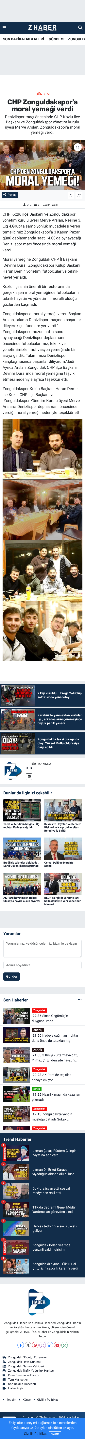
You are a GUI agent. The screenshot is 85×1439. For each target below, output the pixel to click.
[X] (28, 1345)
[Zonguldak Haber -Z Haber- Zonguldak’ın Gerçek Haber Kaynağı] (42, 27)
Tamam (55, 1434)
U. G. (29, 204)
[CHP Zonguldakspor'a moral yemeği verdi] (42, 165)
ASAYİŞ (37, 1029)
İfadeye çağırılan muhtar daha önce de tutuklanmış (55, 1038)
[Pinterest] (35, 1345)
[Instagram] (42, 1345)
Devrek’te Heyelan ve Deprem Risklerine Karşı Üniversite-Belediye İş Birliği (62, 827)
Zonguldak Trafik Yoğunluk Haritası (31, 1370)
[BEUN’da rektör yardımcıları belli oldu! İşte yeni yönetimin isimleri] (63, 884)
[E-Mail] (29, 776)
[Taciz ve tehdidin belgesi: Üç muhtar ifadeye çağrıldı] (22, 810)
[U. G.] (12, 771)
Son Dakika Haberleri (22, 1384)
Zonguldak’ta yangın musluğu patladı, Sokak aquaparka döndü (52, 1117)
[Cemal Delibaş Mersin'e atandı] (63, 848)
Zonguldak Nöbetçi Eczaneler (27, 1357)
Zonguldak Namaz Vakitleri (26, 1366)
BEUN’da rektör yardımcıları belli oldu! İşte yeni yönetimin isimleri (62, 901)
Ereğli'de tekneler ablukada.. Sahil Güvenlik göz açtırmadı (21, 864)
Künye (27, 1399)
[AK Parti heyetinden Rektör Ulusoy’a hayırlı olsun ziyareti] (22, 884)
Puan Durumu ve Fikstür (23, 1375)
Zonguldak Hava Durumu (24, 1362)
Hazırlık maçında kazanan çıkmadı (56, 1097)
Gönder (11, 976)
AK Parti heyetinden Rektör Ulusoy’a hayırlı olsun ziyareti (21, 899)
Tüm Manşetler (18, 1379)
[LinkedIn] (50, 1345)
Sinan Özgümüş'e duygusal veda (50, 1018)
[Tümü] (80, 1000)
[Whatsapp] (64, 1345)
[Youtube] (57, 1345)
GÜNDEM (56, 39)
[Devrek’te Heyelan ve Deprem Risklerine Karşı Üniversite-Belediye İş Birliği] (63, 810)
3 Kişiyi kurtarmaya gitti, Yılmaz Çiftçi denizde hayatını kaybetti (55, 1058)
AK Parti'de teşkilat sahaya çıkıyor (51, 1077)
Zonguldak (39, 1010)
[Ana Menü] (4, 28)
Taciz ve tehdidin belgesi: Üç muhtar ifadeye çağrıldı (21, 825)
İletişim (11, 1399)
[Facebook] (20, 1345)
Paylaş (12, 195)
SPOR (36, 1088)
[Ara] (80, 28)
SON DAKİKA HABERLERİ (23, 39)
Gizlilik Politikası (48, 1399)
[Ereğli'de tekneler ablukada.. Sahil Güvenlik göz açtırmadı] (22, 848)
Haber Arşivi (16, 1388)
